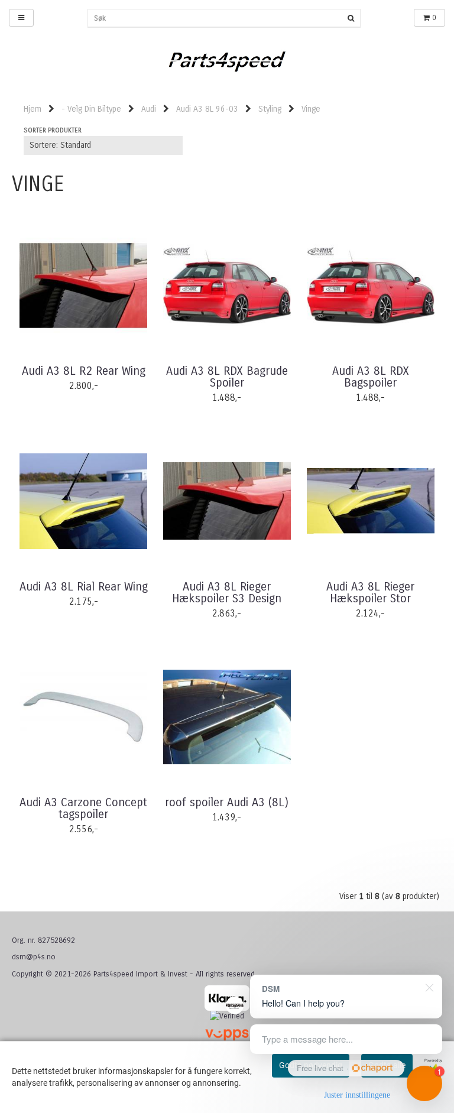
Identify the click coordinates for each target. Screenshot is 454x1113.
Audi (148, 109)
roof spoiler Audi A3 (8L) (226, 803)
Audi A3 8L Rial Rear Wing (84, 587)
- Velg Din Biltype (91, 109)
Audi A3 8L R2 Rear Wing (83, 371)
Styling (269, 109)
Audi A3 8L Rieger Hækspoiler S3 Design (226, 593)
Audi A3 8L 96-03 (207, 109)
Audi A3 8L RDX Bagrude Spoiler (227, 377)
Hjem (32, 109)
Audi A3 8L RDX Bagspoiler (370, 377)
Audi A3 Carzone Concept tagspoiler (83, 808)
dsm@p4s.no (34, 957)
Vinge (310, 109)
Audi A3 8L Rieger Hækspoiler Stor (370, 593)
